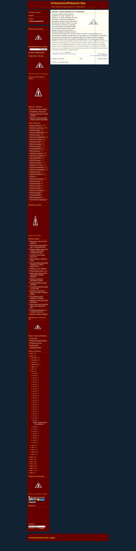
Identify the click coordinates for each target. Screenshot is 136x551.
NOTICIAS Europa (35, 181)
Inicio (81, 58)
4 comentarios (103, 54)
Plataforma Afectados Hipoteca (38, 340)
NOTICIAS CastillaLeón (36, 153)
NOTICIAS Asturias (35, 160)
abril (32, 447)
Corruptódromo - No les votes (38, 111)
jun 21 (35, 393)
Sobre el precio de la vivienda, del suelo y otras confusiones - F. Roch (39, 306)
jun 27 (35, 380)
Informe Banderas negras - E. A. (38, 271)
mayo (33, 445)
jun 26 (35, 382)
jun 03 (35, 438)
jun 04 (35, 435)
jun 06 (35, 431)
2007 (31, 470)
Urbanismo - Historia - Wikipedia (38, 314)
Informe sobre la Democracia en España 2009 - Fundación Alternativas (38, 274)
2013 (31, 457)
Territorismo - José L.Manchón (38, 268)
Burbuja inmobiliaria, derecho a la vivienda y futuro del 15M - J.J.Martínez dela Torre (39, 251)
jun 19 (35, 398)
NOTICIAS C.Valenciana (100, 55)
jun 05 (35, 433)
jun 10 (35, 418)
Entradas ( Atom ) (64, 62)
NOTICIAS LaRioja (35, 188)
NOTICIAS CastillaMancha (37, 169)
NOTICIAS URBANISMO (37, 132)
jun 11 (34, 416)
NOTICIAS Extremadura (36, 179)
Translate (41, 528)
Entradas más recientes (57, 58)
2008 (31, 468)
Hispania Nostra (34, 345)
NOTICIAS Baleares (35, 146)
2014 (31, 356)
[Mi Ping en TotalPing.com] (32, 502)
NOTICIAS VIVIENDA (36, 139)
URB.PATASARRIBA (35, 158)
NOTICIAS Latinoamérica (37, 167)
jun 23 (35, 389)
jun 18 (35, 400)
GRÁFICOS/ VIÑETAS (36, 174)
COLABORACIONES (36, 148)
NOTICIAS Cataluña (35, 144)
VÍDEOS (32, 176)
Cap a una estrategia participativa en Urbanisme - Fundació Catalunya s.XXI (39, 264)
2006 (31, 473)
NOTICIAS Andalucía (36, 125)
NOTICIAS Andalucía (38, 199)
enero (33, 454)
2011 (31, 461)
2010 (31, 464)
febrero (33, 452)
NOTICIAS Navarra (35, 183)
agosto (33, 366)
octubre (33, 362)
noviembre (34, 360)
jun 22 (35, 391)
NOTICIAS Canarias (35, 141)
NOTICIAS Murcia (35, 151)
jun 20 (35, 395)
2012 (31, 459)
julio (32, 369)
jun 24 (35, 386)
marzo (33, 449)
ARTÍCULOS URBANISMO (37, 137)
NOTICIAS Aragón (35, 172)
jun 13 (35, 411)
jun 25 (35, 384)
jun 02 (35, 440)
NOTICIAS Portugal (35, 185)
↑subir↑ (52, 538)
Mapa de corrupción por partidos (38, 109)
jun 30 (35, 373)
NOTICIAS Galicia (35, 135)
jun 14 (35, 409)
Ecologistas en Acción (36, 343)
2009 (31, 466)
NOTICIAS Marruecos (36, 197)
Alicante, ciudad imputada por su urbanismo (68, 12)
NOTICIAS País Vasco (36, 165)
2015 (31, 353)
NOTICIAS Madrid (35, 130)
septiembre (34, 364)
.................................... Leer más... (61, 52)
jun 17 (35, 402)
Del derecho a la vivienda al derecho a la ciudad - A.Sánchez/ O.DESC (39, 292)
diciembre (34, 357)
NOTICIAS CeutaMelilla (36, 190)
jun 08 (35, 426)
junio (32, 371)
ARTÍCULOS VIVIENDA (36, 155)
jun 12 (35, 413)
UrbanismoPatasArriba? (37, 21)
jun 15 (35, 407)
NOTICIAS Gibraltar (35, 192)
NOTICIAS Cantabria (36, 162)
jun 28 (35, 377)
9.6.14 (55, 54)
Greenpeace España (35, 347)
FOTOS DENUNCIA (35, 195)
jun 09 (35, 420)
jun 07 (35, 429)
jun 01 (35, 442)
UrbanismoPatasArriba (68, 3)
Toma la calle (33, 338)
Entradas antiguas (103, 58)
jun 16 (35, 404)
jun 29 (35, 375)
